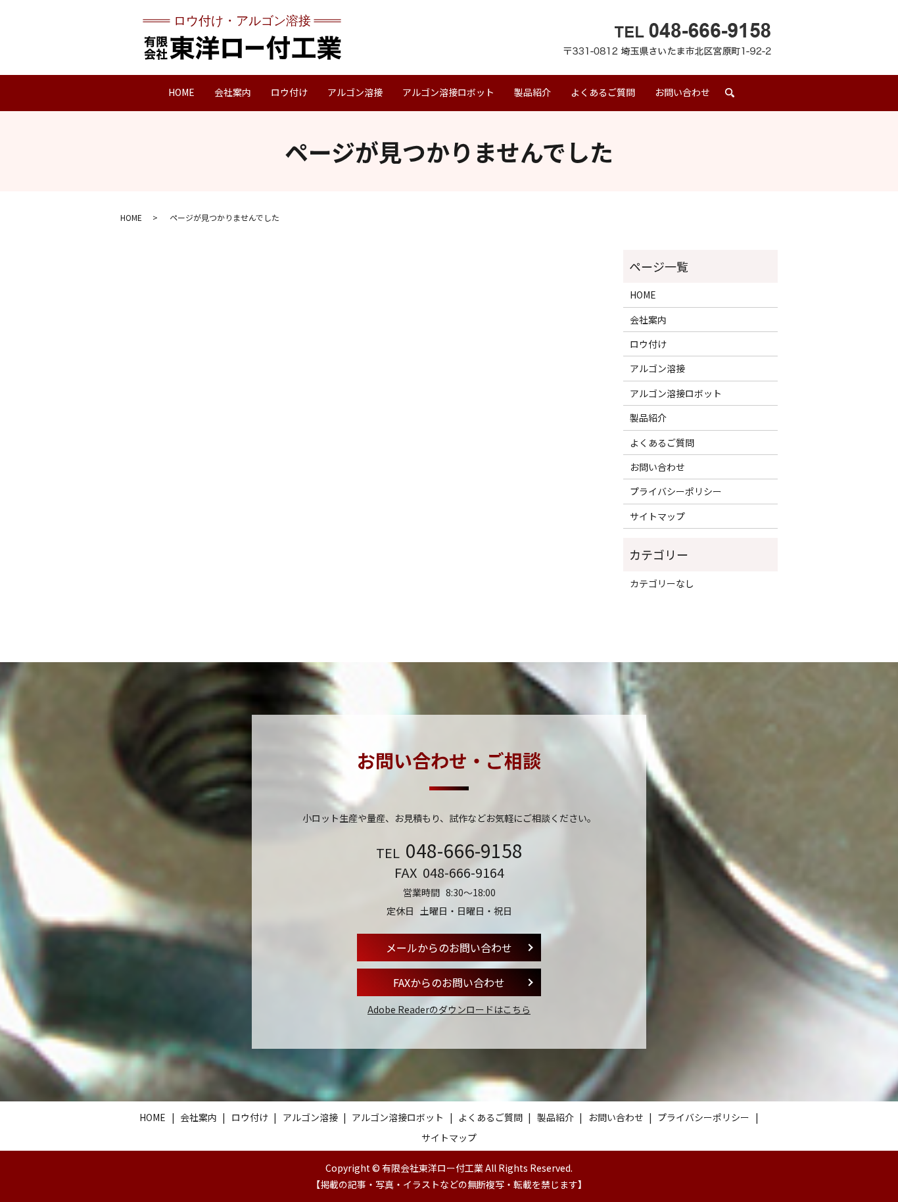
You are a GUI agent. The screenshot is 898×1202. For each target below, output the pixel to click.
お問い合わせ (682, 92)
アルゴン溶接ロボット (448, 92)
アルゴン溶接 (355, 92)
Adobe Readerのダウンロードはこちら (449, 1009)
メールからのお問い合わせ (449, 947)
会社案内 (232, 92)
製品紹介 (532, 92)
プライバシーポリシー (676, 491)
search (735, 99)
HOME (181, 92)
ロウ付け (289, 92)
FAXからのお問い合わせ (449, 982)
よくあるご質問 (603, 92)
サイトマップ (657, 516)
